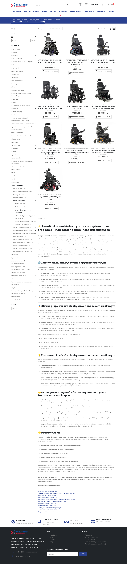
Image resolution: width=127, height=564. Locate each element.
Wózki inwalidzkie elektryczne (47, 497)
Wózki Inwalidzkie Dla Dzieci (47, 504)
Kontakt (111, 11)
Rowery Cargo (15, 49)
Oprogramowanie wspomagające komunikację (22, 94)
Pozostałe (14, 99)
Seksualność (88, 11)
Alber (13, 87)
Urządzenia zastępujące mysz (20, 105)
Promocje (14, 84)
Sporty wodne (15, 145)
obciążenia (14, 142)
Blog (51, 542)
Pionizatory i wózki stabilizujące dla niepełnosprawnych (24, 235)
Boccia (52, 11)
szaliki (13, 176)
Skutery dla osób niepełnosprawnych (50, 508)
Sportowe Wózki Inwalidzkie (47, 495)
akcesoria (14, 279)
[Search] (67, 5)
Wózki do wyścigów (19, 188)
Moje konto (53, 535)
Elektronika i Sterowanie (23, 207)
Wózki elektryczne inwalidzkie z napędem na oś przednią (56, 499)
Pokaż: (100, 29)
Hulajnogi (14, 148)
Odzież (13, 102)
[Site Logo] (19, 5)
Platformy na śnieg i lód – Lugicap (22, 62)
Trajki (13, 288)
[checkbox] (14, 308)
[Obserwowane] (107, 5)
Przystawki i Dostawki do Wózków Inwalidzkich (22, 162)
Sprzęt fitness (15, 297)
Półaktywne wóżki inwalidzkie (47, 491)
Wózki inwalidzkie (22, 19)
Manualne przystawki (18, 272)
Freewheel (14, 255)
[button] (110, 28)
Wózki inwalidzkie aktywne (22, 227)
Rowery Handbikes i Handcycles (21, 136)
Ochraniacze (15, 55)
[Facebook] (13, 562)
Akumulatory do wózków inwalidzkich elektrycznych (23, 168)
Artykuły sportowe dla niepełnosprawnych (18, 262)
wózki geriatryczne (17, 133)
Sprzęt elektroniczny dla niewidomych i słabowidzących (23, 128)
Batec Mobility (16, 68)
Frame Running (16, 158)
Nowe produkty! (16, 58)
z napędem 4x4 (20, 204)
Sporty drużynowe (17, 71)
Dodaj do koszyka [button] (51, 71)
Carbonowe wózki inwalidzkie (47, 510)
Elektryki (27, 11)
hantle (13, 115)
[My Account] (103, 5)
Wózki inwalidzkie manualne (47, 506)
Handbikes (62, 11)
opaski (13, 155)
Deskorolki (14, 108)
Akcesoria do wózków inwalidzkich (22, 124)
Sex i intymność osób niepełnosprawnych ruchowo (20, 268)
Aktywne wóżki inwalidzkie (46, 512)
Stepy (13, 173)
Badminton (15, 182)
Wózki (35, 11)
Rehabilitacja (75, 11)
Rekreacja (14, 65)
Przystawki (17, 11)
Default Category (16, 112)
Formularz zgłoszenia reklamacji (95, 544)
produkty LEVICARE (17, 90)
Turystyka (14, 77)
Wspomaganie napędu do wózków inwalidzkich (22, 283)
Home (13, 19)
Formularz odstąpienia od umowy (96, 542)
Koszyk (52, 537)
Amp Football (15, 300)
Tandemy (14, 179)
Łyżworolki (14, 258)
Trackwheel (15, 74)
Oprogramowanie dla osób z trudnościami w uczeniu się (20, 119)
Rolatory (14, 52)
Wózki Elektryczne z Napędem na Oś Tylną (52, 501)
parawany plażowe (17, 81)
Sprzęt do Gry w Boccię (18, 276)
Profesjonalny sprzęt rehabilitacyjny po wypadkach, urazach (22, 292)
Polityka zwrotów (90, 539)
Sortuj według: (42, 29)
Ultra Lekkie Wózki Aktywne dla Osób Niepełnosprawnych (56, 493)
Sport (43, 11)
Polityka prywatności (91, 537)
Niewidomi (100, 11)
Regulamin (88, 535)
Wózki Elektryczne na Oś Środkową (59, 59)
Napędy (13, 152)
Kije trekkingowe (16, 139)
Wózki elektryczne (34, 19)
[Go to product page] (50, 44)
